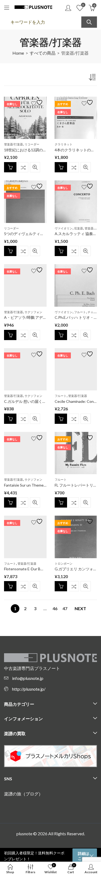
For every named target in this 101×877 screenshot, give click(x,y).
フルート (80, 312)
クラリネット (63, 144)
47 (64, 608)
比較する (23, 167)
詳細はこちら (83, 856)
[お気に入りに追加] (38, 102)
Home (18, 52)
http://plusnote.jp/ (29, 688)
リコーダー (32, 144)
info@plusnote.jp (27, 678)
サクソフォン (33, 312)
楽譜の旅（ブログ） (23, 793)
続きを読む (10, 167)
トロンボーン (63, 563)
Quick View (35, 167)
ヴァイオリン (63, 228)
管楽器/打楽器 (13, 144)
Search (89, 22)
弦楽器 (78, 228)
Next (80, 608)
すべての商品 (42, 52)
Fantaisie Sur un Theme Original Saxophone (40, 485)
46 (55, 608)
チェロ (92, 312)
